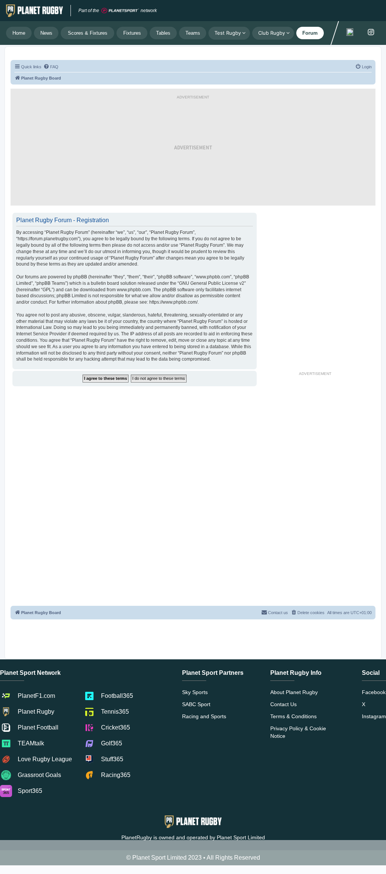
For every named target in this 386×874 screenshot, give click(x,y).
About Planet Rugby (294, 692)
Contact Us (283, 704)
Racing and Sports (204, 716)
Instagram (374, 716)
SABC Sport (196, 704)
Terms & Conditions (293, 716)
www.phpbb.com (134, 289)
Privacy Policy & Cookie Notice (298, 732)
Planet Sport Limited (241, 837)
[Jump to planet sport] (120, 11)
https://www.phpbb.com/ (173, 302)
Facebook (374, 692)
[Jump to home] (34, 10)
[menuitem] (50, 66)
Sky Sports (195, 692)
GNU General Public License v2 (211, 283)
